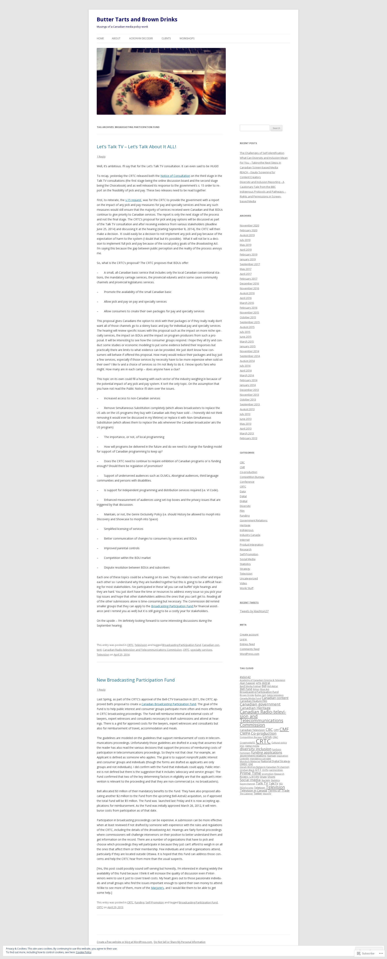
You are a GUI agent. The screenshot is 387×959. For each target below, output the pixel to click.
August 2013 (247, 409)
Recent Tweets (249, 602)
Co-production (248, 472)
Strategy (245, 569)
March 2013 (247, 433)
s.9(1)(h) (254, 776)
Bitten (256, 689)
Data (243, 491)
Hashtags (271, 755)
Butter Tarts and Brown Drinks (137, 19)
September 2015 (250, 322)
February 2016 (248, 307)
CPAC (275, 737)
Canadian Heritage (255, 708)
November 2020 (249, 225)
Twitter (258, 793)
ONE (250, 764)
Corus (267, 737)
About (116, 38)
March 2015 (247, 341)
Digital (243, 501)
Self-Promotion (155, 902)
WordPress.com (249, 654)
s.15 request (133, 200)
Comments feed (249, 649)
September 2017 (250, 264)
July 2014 (245, 365)
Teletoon (259, 787)
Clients (166, 38)
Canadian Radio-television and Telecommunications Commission (142, 650)
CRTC (130, 645)
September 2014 (250, 356)
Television (141, 645)
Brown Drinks (247, 695)
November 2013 (249, 394)
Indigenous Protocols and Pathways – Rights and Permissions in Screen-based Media (263, 196)
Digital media (252, 745)
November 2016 (249, 288)
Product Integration (251, 544)
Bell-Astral (272, 686)
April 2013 (246, 428)
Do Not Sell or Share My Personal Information (179, 942)
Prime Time (250, 773)
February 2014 (248, 380)
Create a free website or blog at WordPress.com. (125, 942)
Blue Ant (264, 689)
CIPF (276, 730)
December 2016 (249, 283)
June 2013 (246, 419)
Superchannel (247, 783)
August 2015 (247, 327)
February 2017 (248, 278)
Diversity (245, 506)
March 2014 (247, 375)
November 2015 (249, 312)
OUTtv (265, 770)
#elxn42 (245, 677)
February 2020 (248, 230)
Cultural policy (279, 742)
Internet (245, 540)
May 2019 (245, 245)
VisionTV (267, 793)
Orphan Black (247, 770)
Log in (243, 639)
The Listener (246, 793)
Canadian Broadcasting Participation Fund (168, 704)
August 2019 (247, 235)
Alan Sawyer (247, 683)
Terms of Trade (278, 790)
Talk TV (262, 783)
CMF (242, 467)
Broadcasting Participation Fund (172, 606)
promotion (268, 773)
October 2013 (248, 399)
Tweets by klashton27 (254, 611)
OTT (258, 770)
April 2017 (246, 274)
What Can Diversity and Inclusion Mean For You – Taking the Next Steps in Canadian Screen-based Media (264, 162)
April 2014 (246, 370)
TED (281, 783)
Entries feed (247, 644)
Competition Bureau (252, 477)
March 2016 (247, 303)
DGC (242, 745)
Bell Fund (246, 689)
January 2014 (248, 385)
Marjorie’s (157, 888)
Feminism (245, 752)
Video (243, 583)
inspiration (282, 755)
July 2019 (245, 240)
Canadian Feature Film (253, 701)
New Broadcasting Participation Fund (136, 680)
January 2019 (248, 259)
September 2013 (250, 404)
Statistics (245, 564)
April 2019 (246, 249)
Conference (247, 482)
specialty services (201, 650)
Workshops (187, 38)
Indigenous (247, 530)
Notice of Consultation (175, 176)
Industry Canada (250, 535)
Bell (264, 686)
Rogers (244, 776)
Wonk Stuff (246, 588)
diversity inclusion (255, 748)
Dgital (243, 496)
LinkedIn (244, 758)
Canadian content (275, 698)
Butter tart (260, 695)
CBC (242, 462)
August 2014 (247, 361)
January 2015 (248, 346)
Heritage (245, 525)
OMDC (244, 764)
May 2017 (245, 269)
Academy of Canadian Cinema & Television (262, 680)
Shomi (271, 776)
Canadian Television (252, 730)
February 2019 (248, 254)
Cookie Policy (83, 952)
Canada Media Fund (250, 698)
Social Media (247, 559)
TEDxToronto (246, 787)
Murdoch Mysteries (250, 761)
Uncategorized (249, 578)
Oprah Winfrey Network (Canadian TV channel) (264, 767)
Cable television (275, 695)
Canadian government (260, 704)
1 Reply (101, 156)
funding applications (266, 752)
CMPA (245, 733)
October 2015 (248, 317)
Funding (139, 902)
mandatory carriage (260, 758)
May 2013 (245, 424)
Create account (249, 634)
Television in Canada (253, 790)
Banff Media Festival (250, 686)
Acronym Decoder (141, 38)
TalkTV (273, 783)
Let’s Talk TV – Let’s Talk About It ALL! (136, 146)
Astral (266, 683)
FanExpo (276, 749)
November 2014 (249, 351)
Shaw (263, 776)
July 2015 (245, 332)
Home (100, 38)
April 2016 (246, 298)
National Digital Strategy (275, 761)
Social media (250, 779)
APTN (258, 683)
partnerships (276, 770)
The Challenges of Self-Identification (262, 153)
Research (246, 549)
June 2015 (246, 336)
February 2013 (248, 438)
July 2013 (245, 414)
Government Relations (253, 520)
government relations (253, 755)
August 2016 (247, 293)
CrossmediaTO (247, 742)
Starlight (265, 780)
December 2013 (249, 390)
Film (242, 511)
